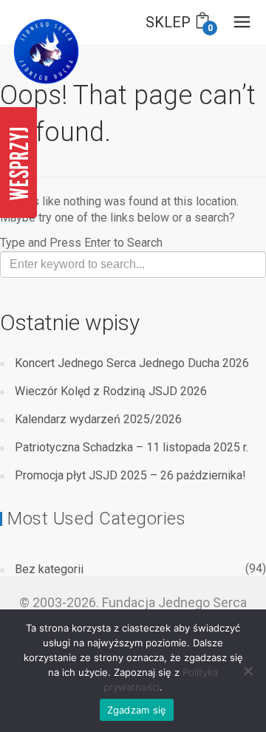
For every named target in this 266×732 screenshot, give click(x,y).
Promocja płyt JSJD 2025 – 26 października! (130, 475)
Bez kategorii (49, 569)
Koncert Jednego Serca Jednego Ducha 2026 (132, 363)
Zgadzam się (137, 710)
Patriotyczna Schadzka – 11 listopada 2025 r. (131, 447)
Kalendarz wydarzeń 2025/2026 (98, 419)
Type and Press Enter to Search (81, 243)
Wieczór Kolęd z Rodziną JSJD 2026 (111, 391)
